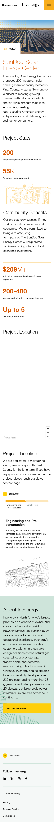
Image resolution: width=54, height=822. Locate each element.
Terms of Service (11, 809)
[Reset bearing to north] (48, 437)
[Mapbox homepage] (10, 437)
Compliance (9, 816)
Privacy (6, 802)
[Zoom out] (48, 433)
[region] (27, 390)
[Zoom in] (48, 429)
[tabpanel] (27, 545)
